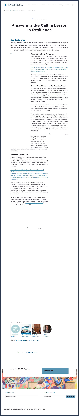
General (17, 339)
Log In (72, 5)
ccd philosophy (19, 340)
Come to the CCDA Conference (34, 203)
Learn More (48, 370)
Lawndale (30, 340)
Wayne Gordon (36, 340)
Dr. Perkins (25, 340)
